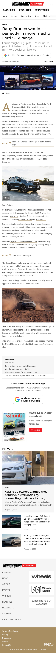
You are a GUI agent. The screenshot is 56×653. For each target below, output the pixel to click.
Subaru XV (45, 134)
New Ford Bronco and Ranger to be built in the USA (31, 143)
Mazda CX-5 (41, 219)
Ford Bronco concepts (22, 255)
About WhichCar (11, 619)
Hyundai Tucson (25, 219)
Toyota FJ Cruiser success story (23, 241)
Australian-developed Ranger (39, 327)
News (4, 16)
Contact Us (6, 645)
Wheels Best (26, 16)
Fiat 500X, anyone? (27, 248)
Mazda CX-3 (36, 213)
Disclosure (6, 638)
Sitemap (5, 641)
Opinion (6, 596)
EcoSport (13, 128)
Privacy (5, 634)
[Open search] (51, 4)
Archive (6, 613)
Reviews (13, 16)
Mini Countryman (27, 134)
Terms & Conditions (10, 631)
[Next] (53, 16)
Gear (37, 16)
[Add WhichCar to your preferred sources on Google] (28, 399)
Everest (26, 156)
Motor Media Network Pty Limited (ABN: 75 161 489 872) (29, 649)
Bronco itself (33, 283)
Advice (6, 584)
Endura (12, 159)
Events (6, 590)
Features (7, 602)
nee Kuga (14, 216)
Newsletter (8, 608)
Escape (33, 128)
